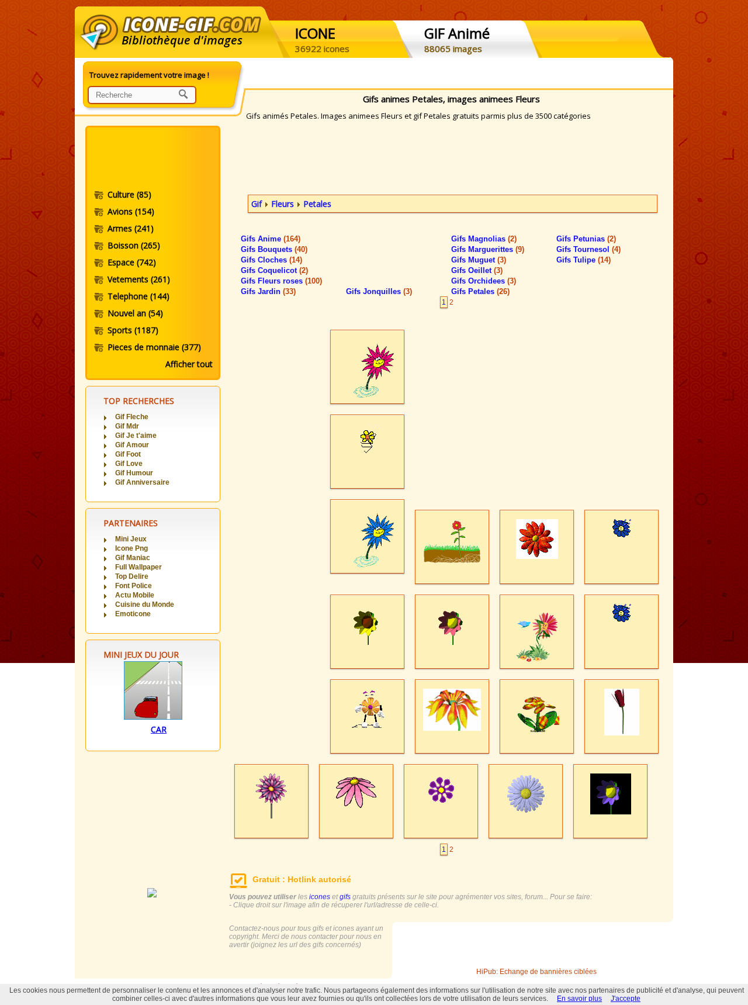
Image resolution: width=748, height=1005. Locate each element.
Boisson (134, 245)
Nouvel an (135, 313)
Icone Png (131, 548)
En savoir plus (579, 998)
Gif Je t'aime (136, 435)
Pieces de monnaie (154, 347)
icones (319, 897)
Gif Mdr (127, 426)
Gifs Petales (480, 291)
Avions (131, 211)
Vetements (139, 279)
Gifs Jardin (268, 291)
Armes (131, 228)
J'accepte (625, 998)
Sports (133, 330)
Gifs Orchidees (483, 281)
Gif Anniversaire (142, 482)
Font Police (133, 586)
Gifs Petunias (586, 238)
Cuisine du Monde (144, 604)
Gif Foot (128, 454)
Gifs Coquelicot (274, 270)
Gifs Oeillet (477, 270)
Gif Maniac (132, 558)
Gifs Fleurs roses (281, 281)
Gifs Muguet (478, 259)
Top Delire (131, 576)
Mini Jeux (131, 539)
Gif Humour (134, 473)
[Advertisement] (152, 159)
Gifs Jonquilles (379, 291)
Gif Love (129, 464)
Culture (129, 194)
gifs (345, 897)
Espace (132, 262)
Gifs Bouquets (274, 249)
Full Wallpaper (138, 567)
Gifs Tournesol (588, 249)
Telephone (138, 296)
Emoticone (133, 614)
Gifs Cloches (271, 259)
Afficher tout (189, 363)
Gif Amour (132, 445)
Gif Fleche (131, 417)
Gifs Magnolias (484, 238)
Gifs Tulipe (583, 259)
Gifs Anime (270, 238)
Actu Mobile (134, 595)
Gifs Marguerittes (487, 249)
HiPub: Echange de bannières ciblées (536, 972)
